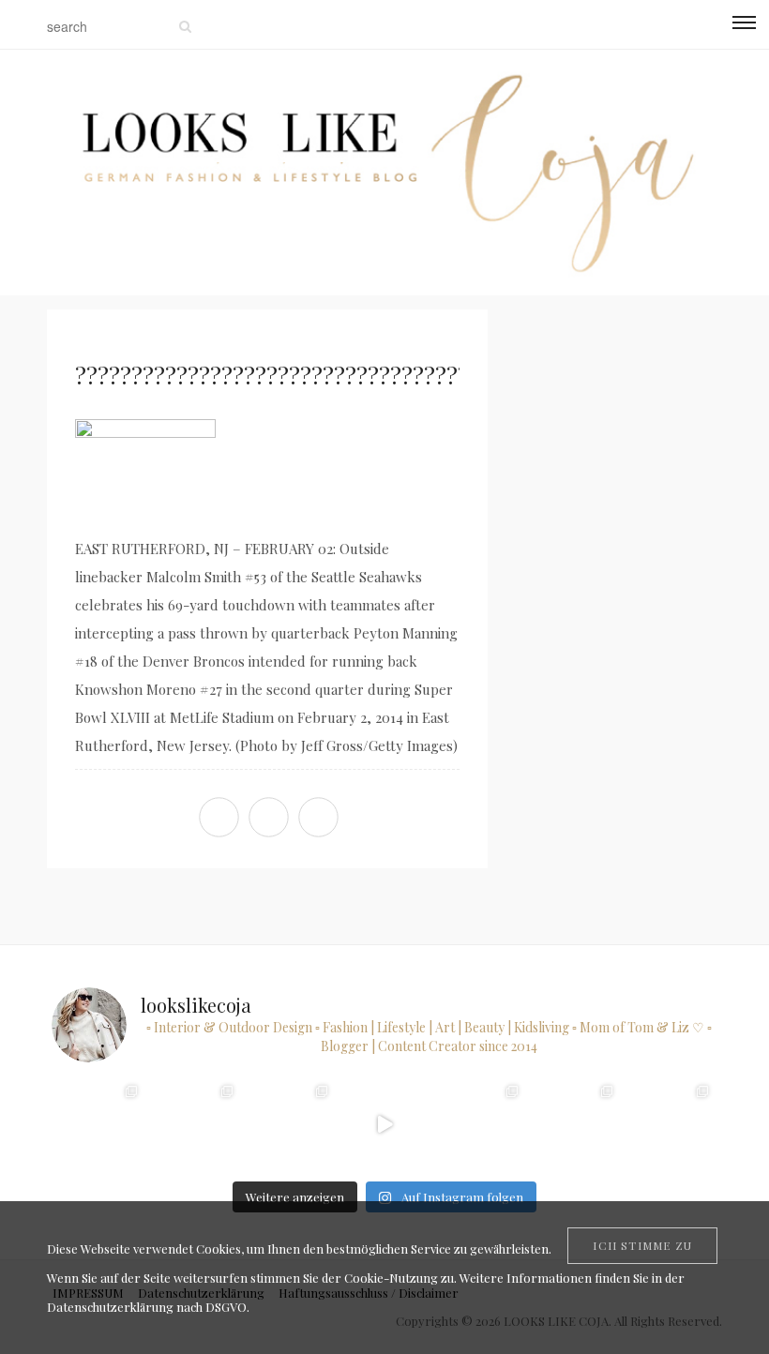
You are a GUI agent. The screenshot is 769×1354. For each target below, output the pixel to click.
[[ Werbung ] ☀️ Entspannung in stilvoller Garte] (574, 1123)
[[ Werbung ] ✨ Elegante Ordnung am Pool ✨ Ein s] (669, 1123)
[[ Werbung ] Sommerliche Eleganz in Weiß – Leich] (289, 1123)
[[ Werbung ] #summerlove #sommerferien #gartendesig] (193, 1123)
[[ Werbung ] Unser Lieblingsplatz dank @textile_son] (384, 1123)
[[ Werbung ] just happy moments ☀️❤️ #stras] (99, 1123)
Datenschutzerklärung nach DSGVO (147, 1307)
